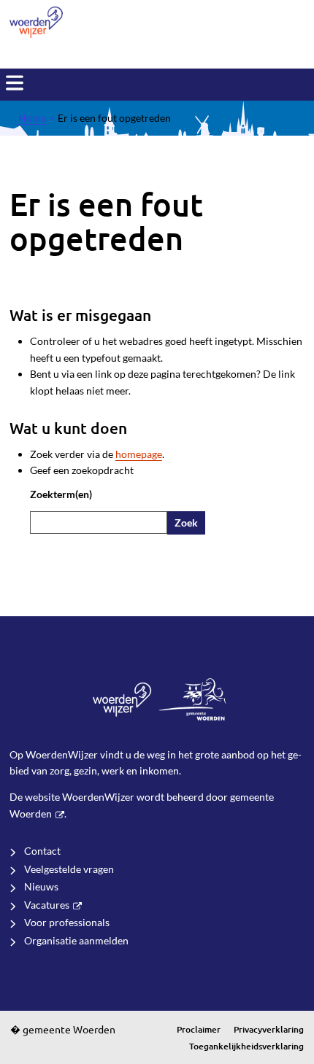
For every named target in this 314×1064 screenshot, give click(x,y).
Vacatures (46, 904)
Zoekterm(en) (61, 494)
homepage (138, 454)
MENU (14, 83)
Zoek (186, 522)
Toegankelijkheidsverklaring (246, 1046)
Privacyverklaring (269, 1029)
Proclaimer (199, 1029)
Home (32, 118)
